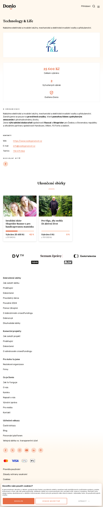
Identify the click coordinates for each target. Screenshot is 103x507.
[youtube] (26, 450)
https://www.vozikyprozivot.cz (27, 141)
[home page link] (9, 6)
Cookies (6, 479)
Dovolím (18, 501)
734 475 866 (19, 151)
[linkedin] (33, 450)
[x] (12, 450)
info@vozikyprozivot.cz (24, 146)
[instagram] (19, 450)
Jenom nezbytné (51, 501)
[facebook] (5, 163)
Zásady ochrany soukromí (15, 474)
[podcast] (40, 450)
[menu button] (98, 6)
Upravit (82, 501)
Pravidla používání (11, 469)
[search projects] (93, 6)
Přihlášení (85, 6)
